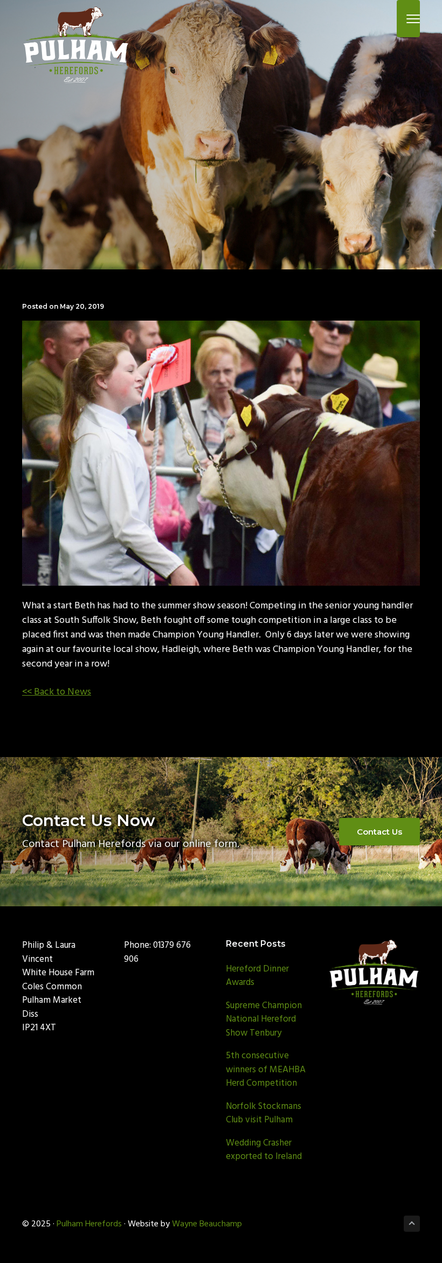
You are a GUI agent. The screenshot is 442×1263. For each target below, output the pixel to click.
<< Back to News (56, 692)
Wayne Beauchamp (207, 1224)
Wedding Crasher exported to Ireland (264, 1150)
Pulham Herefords (89, 1224)
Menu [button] (400, 18)
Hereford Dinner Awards (257, 976)
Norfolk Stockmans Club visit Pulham (263, 1113)
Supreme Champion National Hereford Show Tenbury (264, 1019)
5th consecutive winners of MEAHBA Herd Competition (266, 1070)
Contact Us (379, 832)
